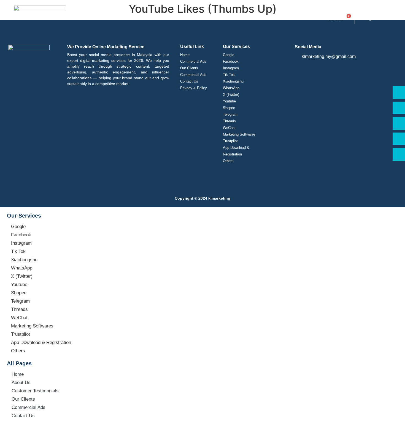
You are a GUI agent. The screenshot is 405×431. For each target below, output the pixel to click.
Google (228, 55)
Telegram (230, 114)
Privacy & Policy (193, 88)
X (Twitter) (231, 94)
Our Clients (189, 68)
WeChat (229, 128)
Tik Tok (229, 75)
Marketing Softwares (239, 134)
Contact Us (189, 81)
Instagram (231, 68)
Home (185, 55)
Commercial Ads (193, 61)
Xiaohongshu (233, 81)
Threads (229, 121)
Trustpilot (230, 141)
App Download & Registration (236, 151)
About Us (21, 382)
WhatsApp (231, 88)
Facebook (231, 61)
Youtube (229, 101)
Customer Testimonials (35, 390)
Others (228, 161)
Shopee (229, 108)
